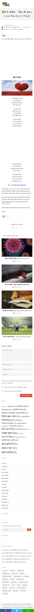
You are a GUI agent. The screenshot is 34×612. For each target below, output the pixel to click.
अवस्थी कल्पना (19, 409)
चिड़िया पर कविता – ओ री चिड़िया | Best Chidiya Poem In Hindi (19, 553)
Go (29, 529)
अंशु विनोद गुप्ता (23, 406)
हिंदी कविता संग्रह (15, 27)
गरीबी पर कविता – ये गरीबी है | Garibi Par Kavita (15, 562)
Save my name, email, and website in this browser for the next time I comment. (17, 382)
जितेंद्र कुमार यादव (11, 416)
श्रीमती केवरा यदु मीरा (10, 440)
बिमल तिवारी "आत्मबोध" (16, 426)
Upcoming (4, 469)
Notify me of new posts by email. (12, 391)
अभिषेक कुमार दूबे (7, 410)
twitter (17, 610)
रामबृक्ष (28, 429)
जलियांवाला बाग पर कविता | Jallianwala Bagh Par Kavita (18, 559)
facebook (5, 610)
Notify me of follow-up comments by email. (15, 387)
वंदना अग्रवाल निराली (21, 437)
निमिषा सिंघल (8, 420)
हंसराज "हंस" (9, 448)
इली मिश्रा (5, 413)
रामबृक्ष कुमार (9, 432)
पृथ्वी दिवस (18, 420)
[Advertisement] (17, 59)
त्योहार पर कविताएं (5, 475)
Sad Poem (4, 406)
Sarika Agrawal (8, 25)
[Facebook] (13, 517)
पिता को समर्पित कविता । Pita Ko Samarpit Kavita (17, 336)
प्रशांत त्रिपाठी (21, 423)
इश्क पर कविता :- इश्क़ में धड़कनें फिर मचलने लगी (17, 284)
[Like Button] (4, 35)
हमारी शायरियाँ (4, 499)
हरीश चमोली (9, 452)
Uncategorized (5, 466)
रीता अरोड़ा (21, 433)
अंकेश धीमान (11, 406)
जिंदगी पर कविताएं (5, 472)
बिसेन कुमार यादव (9, 429)
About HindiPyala (7, 604)
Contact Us (15, 604)
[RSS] (19, 540)
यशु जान (22, 429)
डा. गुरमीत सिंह (25, 416)
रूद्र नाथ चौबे (8, 437)
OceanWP (29, 607)
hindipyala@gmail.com (8, 201)
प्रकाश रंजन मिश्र (9, 423)
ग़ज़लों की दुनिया (5, 508)
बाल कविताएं (4, 487)
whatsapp (28, 610)
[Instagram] (17, 517)
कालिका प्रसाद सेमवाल (19, 413)
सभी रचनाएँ (28, 604)
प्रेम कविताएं (6, 27)
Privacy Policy (22, 604)
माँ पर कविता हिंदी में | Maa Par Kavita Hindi (18, 550)
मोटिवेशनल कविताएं (5, 490)
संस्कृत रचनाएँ (4, 496)
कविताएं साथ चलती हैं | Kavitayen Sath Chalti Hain (17, 310)
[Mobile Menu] (31, 4)
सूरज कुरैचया (9, 443)
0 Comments (19, 29)
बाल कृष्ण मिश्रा (5, 426)
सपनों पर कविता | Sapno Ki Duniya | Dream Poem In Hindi (18, 556)
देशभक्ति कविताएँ (5, 481)
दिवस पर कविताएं (5, 478)
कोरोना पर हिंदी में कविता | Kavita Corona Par (17, 258)
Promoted (4, 463)
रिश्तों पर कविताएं (5, 493)
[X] (20, 517)
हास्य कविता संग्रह (5, 502)
